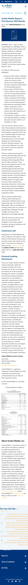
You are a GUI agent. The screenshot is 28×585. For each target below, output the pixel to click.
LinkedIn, (16, 493)
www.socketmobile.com (9, 491)
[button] (25, 1)
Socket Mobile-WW (7, 13)
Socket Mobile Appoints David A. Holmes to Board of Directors (17, 533)
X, (21, 493)
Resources (18, 13)
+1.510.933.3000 (13, 546)
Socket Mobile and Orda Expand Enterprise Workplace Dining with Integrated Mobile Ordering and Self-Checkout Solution (16, 517)
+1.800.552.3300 (13, 545)
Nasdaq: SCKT (6, 550)
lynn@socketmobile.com (9, 365)
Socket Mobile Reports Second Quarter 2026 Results (15, 537)
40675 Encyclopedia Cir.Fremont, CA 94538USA (8, 540)
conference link (16, 245)
